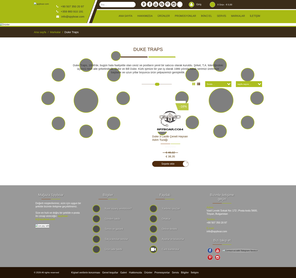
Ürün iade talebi (113, 249)
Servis (221, 16)
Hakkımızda (145, 16)
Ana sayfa (125, 16)
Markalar (238, 16)
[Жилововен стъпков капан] (170, 116)
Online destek (169, 229)
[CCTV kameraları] (192, 74)
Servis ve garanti (114, 229)
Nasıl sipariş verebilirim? (118, 208)
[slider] (156, 84)
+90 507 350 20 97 (72, 6)
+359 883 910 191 (71, 11)
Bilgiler (185, 272)
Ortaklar (166, 218)
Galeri (123, 272)
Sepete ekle (173, 163)
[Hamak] (58, 75)
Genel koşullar (110, 272)
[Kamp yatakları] (113, 75)
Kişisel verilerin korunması (85, 272)
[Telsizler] (247, 74)
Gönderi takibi (112, 218)
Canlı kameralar (170, 249)
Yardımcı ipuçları (171, 208)
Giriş (198, 4)
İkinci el (206, 16)
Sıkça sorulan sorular (116, 239)
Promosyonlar (185, 16)
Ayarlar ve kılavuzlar (173, 239)
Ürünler (148, 272)
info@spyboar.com (72, 16)
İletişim (255, 16)
